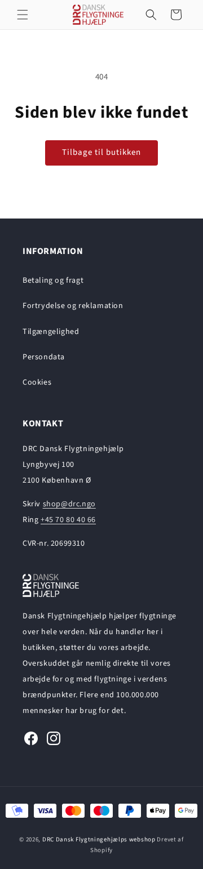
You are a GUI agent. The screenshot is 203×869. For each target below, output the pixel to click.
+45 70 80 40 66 (68, 519)
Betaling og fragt (53, 280)
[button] (22, 14)
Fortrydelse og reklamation (73, 305)
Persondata (44, 357)
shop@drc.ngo (69, 504)
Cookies (37, 382)
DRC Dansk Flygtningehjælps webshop (99, 839)
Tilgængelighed (51, 331)
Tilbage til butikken (101, 152)
